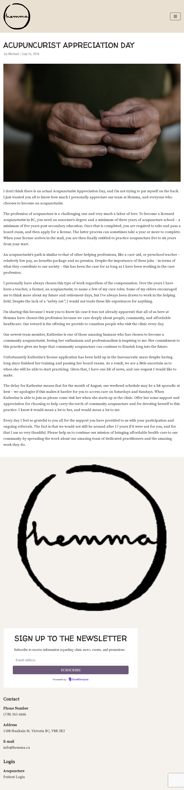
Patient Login (14, 777)
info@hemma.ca (16, 747)
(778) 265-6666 (14, 714)
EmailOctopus (80, 679)
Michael (13, 54)
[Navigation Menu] (175, 16)
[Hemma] (16, 16)
